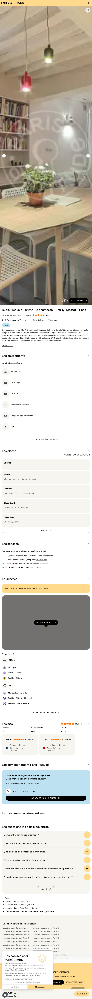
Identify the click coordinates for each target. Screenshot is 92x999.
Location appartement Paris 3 (16, 934)
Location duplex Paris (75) (17, 901)
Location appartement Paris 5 (16, 941)
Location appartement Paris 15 (46, 934)
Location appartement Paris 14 (46, 931)
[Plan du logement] (64, 300)
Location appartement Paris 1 (15, 928)
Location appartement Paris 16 (46, 938)
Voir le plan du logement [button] (77, 455)
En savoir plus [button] (41, 559)
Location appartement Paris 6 (16, 945)
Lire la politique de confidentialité (19, 979)
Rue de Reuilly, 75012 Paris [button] (16, 315)
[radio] (15, 739)
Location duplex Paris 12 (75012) (20, 904)
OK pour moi (40, 987)
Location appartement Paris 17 (46, 941)
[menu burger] (88, 3)
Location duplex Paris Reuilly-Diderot (22, 908)
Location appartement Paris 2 (16, 931)
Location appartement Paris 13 (46, 928)
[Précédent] (4, 156)
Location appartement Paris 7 (16, 948)
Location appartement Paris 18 (46, 945)
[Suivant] (88, 156)
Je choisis (15, 987)
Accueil (8, 898)
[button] (5, 995)
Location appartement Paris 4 (16, 938)
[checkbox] (87, 10)
